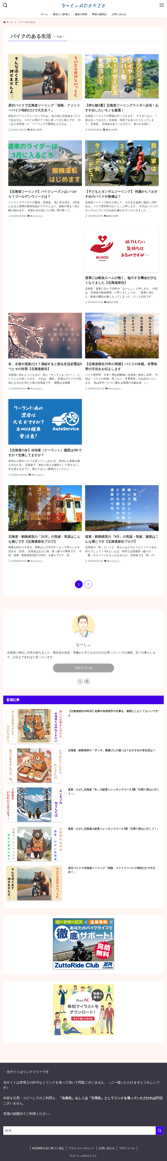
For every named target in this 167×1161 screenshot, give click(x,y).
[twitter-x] (80, 681)
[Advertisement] (45, 263)
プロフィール (83, 667)
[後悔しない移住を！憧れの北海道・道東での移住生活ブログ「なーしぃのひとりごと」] (83, 5)
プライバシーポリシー (81, 1148)
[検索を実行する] (160, 1130)
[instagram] (87, 681)
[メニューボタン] (161, 5)
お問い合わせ (107, 1148)
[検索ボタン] (5, 5)
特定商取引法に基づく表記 (48, 1148)
